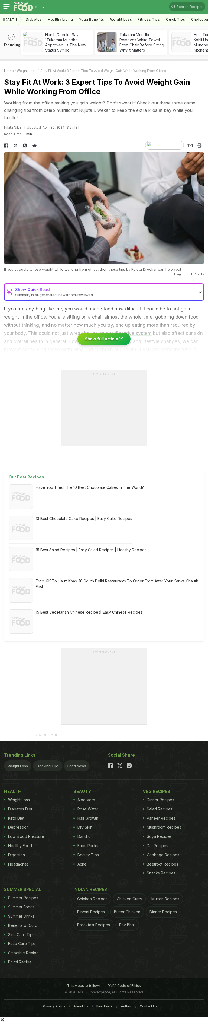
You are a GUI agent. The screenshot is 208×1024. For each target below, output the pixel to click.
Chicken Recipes (92, 898)
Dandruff (85, 836)
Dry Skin (84, 827)
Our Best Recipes (26, 477)
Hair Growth (87, 818)
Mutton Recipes (165, 898)
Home (9, 71)
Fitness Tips (149, 19)
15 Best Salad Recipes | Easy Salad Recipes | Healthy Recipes (91, 549)
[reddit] (34, 145)
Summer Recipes (23, 897)
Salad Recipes (160, 809)
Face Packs (87, 845)
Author (126, 1006)
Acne (82, 864)
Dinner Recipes (160, 799)
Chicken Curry (129, 898)
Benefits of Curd (22, 925)
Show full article (102, 338)
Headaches (18, 864)
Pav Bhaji (127, 924)
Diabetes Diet (20, 809)
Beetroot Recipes (162, 864)
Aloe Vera (86, 799)
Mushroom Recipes (164, 827)
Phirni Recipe (20, 962)
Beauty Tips (88, 854)
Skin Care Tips (21, 934)
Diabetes (34, 19)
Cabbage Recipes (163, 854)
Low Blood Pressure (26, 836)
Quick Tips (175, 19)
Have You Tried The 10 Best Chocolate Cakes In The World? (90, 487)
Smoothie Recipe (23, 952)
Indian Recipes (90, 889)
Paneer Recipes (161, 818)
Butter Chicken (127, 911)
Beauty (82, 791)
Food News (76, 766)
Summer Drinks (21, 916)
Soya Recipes (159, 836)
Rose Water (87, 809)
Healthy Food (20, 845)
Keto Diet (16, 818)
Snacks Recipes (161, 873)
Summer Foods (21, 907)
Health (10, 20)
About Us (80, 1006)
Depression (18, 827)
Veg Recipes (156, 791)
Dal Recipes (157, 845)
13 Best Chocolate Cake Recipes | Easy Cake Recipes (84, 518)
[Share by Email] (189, 145)
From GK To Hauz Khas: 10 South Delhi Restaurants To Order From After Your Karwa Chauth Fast (117, 584)
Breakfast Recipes (93, 924)
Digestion (16, 854)
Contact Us (148, 1006)
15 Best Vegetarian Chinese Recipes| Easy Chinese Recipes (89, 612)
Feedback (104, 1006)
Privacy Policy (54, 1006)
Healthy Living (60, 19)
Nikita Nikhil (13, 127)
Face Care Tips (22, 943)
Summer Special (22, 889)
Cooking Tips (48, 766)
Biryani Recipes (91, 911)
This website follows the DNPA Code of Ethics (104, 986)
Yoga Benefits (91, 19)
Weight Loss (121, 19)
